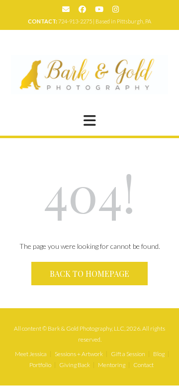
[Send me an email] (66, 9)
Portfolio (40, 365)
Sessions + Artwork (79, 354)
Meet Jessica (31, 354)
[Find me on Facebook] (82, 9)
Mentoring (111, 365)
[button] (89, 121)
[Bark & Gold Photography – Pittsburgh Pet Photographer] (89, 74)
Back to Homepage (89, 273)
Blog (159, 354)
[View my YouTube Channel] (99, 9)
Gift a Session (128, 354)
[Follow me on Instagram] (115, 9)
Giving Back (74, 365)
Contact (143, 365)
